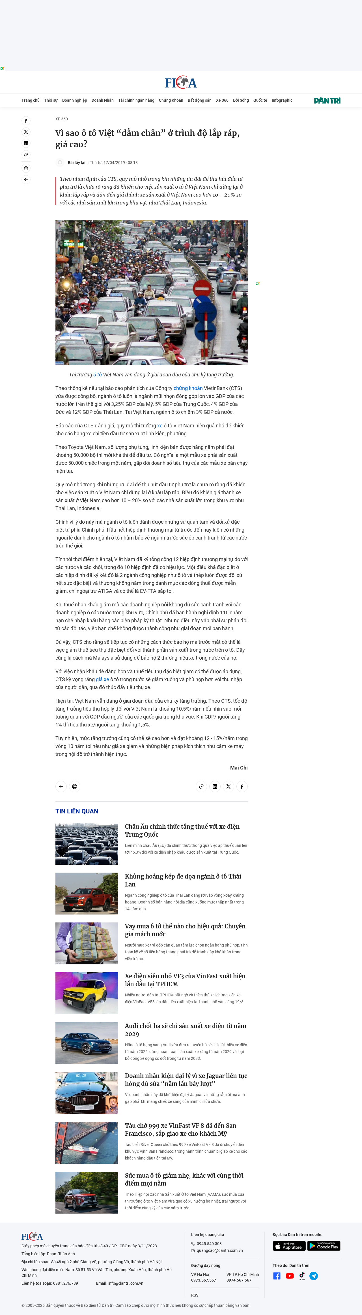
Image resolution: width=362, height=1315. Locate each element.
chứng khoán (188, 388)
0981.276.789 (65, 1283)
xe (160, 426)
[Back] (26, 179)
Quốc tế (260, 100)
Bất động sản (200, 100)
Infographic (282, 100)
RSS (194, 1295)
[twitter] (26, 132)
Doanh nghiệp (74, 100)
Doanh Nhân (103, 100)
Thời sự (51, 100)
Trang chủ (30, 100)
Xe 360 (222, 100)
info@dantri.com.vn (125, 1283)
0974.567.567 (239, 1280)
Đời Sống (241, 100)
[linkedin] (26, 143)
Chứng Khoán (171, 100)
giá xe (102, 679)
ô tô (97, 375)
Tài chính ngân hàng (136, 100)
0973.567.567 (203, 1280)
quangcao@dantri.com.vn (220, 1250)
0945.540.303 (209, 1243)
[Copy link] (26, 154)
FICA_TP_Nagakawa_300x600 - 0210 (298, 119)
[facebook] (26, 120)
